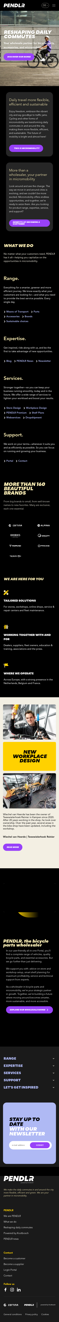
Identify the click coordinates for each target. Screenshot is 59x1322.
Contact (22, 461)
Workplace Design (36, 408)
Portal (9, 461)
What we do (10, 1222)
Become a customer (14, 1258)
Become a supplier (14, 1264)
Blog (8, 361)
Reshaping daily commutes (18, 1227)
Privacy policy (31, 1314)
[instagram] (12, 1289)
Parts (36, 312)
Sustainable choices (17, 321)
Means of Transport (17, 312)
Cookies (45, 1314)
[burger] (53, 5)
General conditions (13, 1314)
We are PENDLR (12, 1216)
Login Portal (10, 1270)
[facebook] (5, 1289)
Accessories (13, 316)
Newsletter (44, 361)
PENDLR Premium (16, 413)
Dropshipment (34, 418)
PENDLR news (11, 1239)
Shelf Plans (38, 413)
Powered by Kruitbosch (16, 1233)
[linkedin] (19, 1289)
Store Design (13, 408)
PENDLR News (25, 361)
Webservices (13, 418)
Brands (28, 316)
